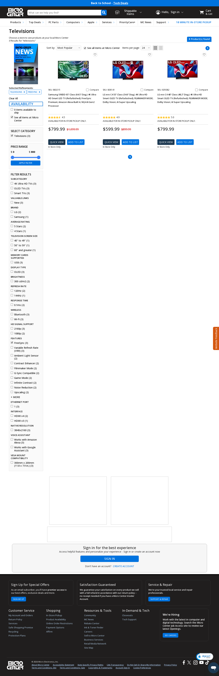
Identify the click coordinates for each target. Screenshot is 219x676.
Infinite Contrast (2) (25, 382)
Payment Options (55, 627)
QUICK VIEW (57, 142)
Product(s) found (199, 39)
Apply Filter (25, 162)
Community (90, 615)
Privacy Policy (170, 664)
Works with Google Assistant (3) (25, 449)
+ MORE (15, 397)
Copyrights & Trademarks (100, 667)
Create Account (123, 566)
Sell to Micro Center (94, 635)
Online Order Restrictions (59, 623)
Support (161, 22)
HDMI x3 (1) (21, 420)
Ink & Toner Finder (93, 627)
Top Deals (35, 22)
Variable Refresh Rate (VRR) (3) (26, 349)
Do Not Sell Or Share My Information (144, 664)
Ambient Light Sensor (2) (26, 357)
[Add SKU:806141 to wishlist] (150, 54)
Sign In (109, 559)
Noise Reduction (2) (25, 387)
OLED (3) (19, 272)
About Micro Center (40, 664)
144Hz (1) (19, 295)
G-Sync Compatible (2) (26, 373)
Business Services (93, 639)
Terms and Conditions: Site (44, 667)
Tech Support (129, 619)
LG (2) (17, 212)
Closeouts (127, 615)
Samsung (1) (21, 216)
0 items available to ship (25, 111)
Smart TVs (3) (22, 193)
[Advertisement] (78, 501)
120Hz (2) (19, 290)
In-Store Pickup (54, 615)
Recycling (13, 631)
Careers (88, 631)
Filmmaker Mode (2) (25, 368)
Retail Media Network (95, 643)
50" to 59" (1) (21, 245)
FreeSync (34, 92)
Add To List (75, 142)
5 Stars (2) (20, 226)
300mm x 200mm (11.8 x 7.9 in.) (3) (24, 464)
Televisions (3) (22, 136)
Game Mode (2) (23, 377)
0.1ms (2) (19, 305)
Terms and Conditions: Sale (72, 667)
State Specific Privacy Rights (90, 664)
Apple (91, 22)
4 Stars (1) (20, 231)
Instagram (195, 662)
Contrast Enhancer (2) (26, 363)
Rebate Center (91, 623)
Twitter (189, 662)
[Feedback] (215, 338)
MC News (145, 22)
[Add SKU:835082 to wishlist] (204, 54)
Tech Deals (120, 3)
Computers (73, 22)
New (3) (18, 202)
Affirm (49, 631)
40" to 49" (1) (21, 240)
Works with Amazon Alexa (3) (25, 441)
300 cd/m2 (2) (22, 281)
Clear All (13, 98)
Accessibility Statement (63, 664)
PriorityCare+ (127, 22)
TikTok (206, 662)
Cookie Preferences (142, 667)
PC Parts (54, 22)
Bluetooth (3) (21, 314)
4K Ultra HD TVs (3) (25, 183)
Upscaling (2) (21, 392)
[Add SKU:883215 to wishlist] (95, 54)
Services (107, 22)
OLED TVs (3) (21, 188)
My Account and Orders (21, 615)
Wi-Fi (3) (18, 319)
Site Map (88, 647)
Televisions (17, 92)
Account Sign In (123, 667)
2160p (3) (19, 328)
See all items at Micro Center (26, 119)
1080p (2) (19, 333)
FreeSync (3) (21, 343)
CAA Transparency (115, 664)
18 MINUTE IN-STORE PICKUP (193, 22)
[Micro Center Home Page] (15, 11)
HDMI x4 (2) (21, 416)
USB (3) (18, 262)
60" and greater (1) (25, 250)
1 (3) (16, 406)
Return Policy (15, 619)
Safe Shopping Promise (21, 627)
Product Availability (56, 619)
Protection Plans (17, 635)
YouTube (201, 662)
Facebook (183, 662)
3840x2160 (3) (22, 430)
